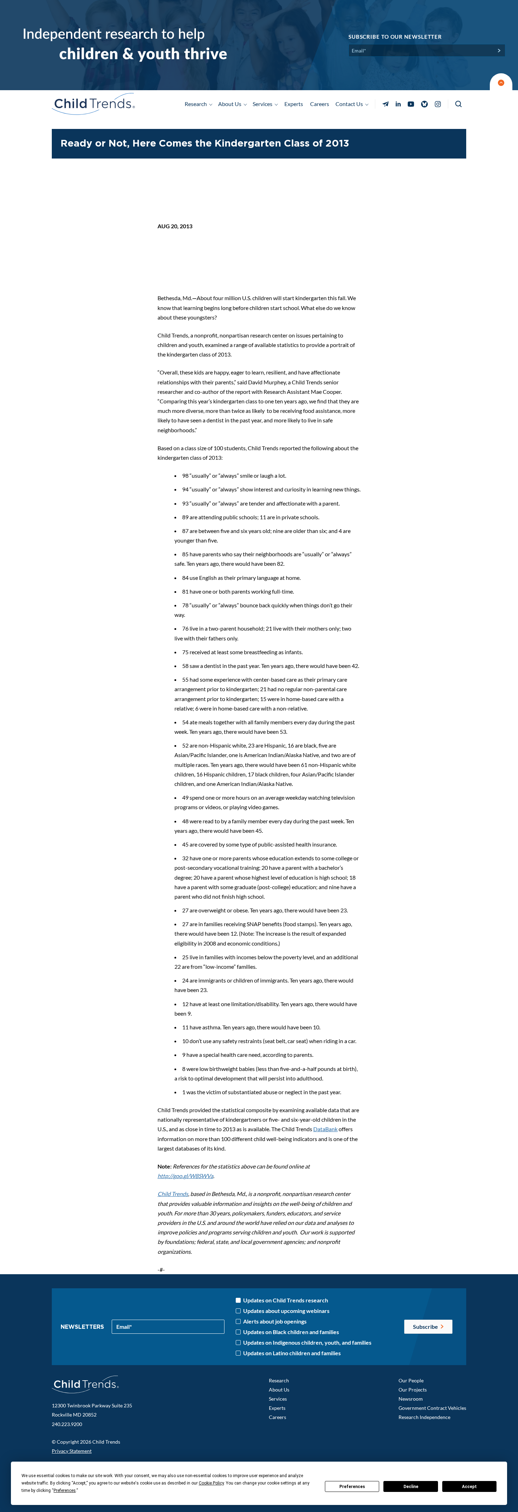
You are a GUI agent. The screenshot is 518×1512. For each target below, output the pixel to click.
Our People (411, 1380)
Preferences (352, 1486)
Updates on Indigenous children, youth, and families (307, 1342)
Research (279, 1380)
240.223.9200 (67, 1424)
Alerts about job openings (275, 1321)
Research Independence (424, 1417)
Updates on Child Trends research (285, 1300)
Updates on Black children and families (291, 1332)
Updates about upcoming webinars (286, 1311)
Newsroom (411, 1399)
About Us (279, 1390)
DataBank (325, 1129)
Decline (410, 1486)
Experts (293, 103)
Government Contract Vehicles (432, 1408)
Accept (469, 1486)
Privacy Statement (72, 1451)
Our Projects (413, 1390)
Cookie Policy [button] (211, 1483)
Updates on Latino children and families (292, 1353)
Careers (319, 103)
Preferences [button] (65, 1490)
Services (278, 1399)
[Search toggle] (459, 104)
